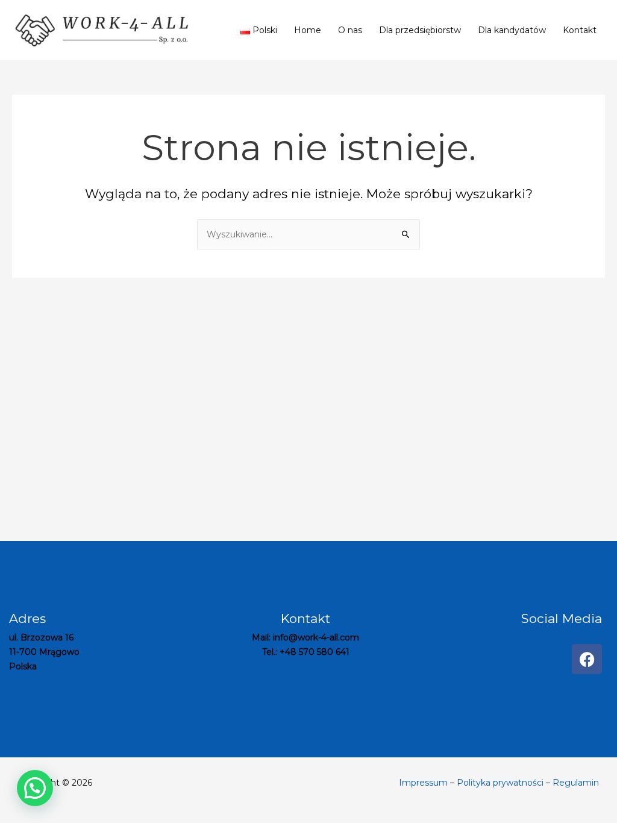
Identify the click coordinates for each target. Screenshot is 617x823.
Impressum (423, 782)
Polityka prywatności (500, 782)
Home (307, 30)
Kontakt (580, 30)
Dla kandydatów (512, 30)
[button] (35, 788)
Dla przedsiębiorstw (420, 30)
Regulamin (576, 782)
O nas (350, 30)
